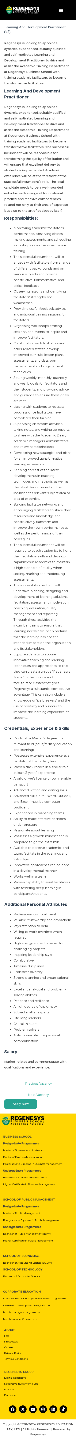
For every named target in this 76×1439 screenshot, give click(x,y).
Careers (8, 1347)
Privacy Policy (13, 1353)
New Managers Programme (20, 1319)
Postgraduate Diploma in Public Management (31, 1220)
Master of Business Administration (24, 1150)
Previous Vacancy (38, 1083)
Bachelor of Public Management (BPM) (27, 1233)
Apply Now (21, 1103)
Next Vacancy (38, 1095)
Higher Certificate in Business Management (29, 1184)
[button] (60, 10)
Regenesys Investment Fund (21, 1383)
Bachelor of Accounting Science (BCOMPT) (29, 1262)
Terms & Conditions (16, 1358)
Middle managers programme (21, 1312)
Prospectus (11, 1341)
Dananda (10, 1395)
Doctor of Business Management (23, 1157)
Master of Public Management (21, 1213)
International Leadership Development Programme (34, 1298)
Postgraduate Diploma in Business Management (32, 1163)
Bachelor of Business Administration (25, 1177)
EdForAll (9, 1389)
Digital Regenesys (15, 1377)
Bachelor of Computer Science (21, 1276)
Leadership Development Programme (26, 1305)
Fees (6, 1335)
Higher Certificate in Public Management (28, 1240)
